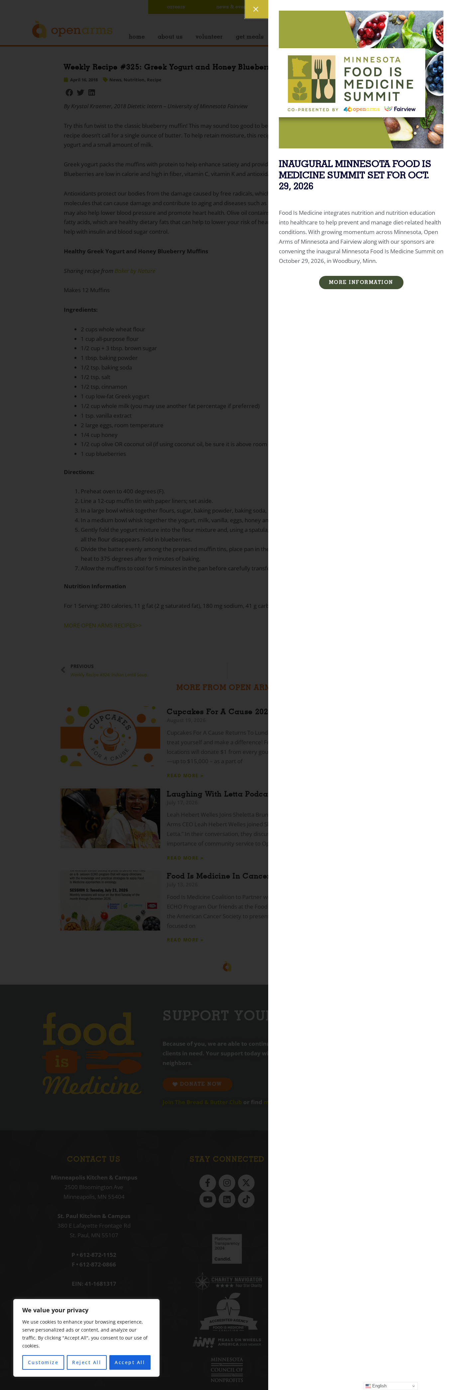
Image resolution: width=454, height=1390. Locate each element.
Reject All (86, 1362)
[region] (86, 1338)
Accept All (130, 1362)
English (379, 1385)
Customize (43, 1362)
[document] (227, 695)
